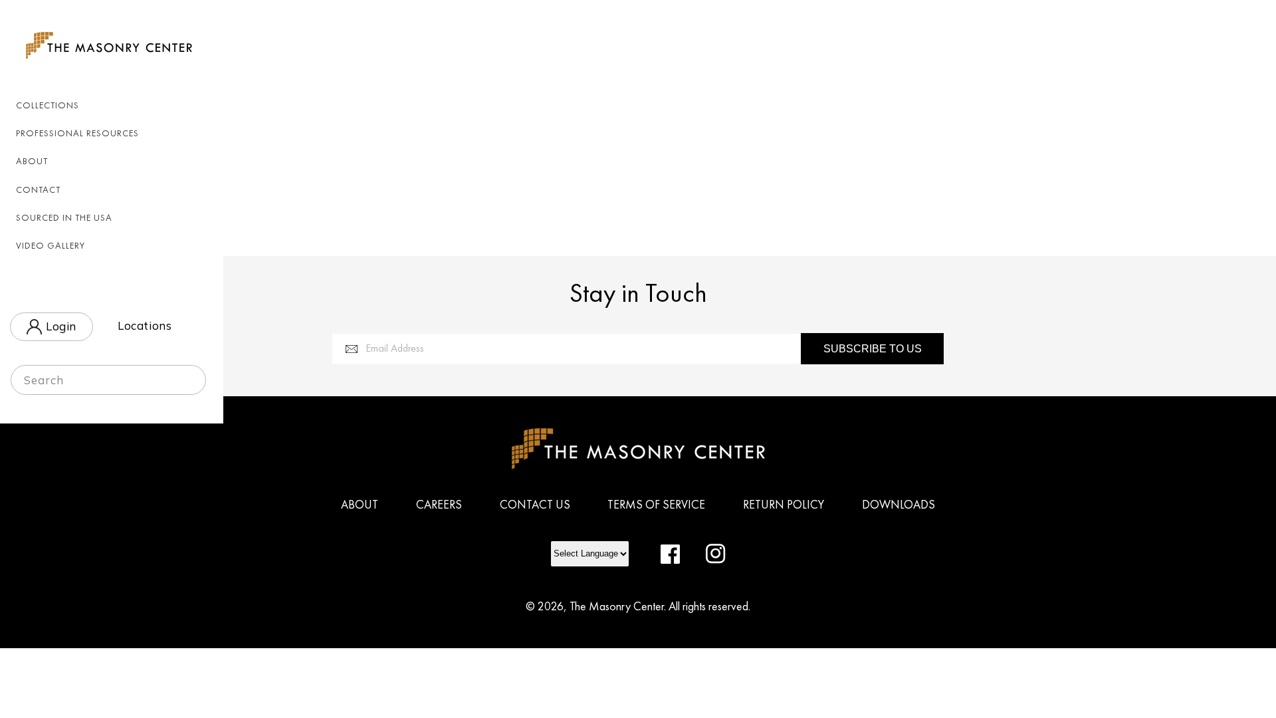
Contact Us (535, 504)
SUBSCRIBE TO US (872, 348)
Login (58, 326)
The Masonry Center (617, 606)
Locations (144, 325)
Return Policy (783, 504)
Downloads (898, 504)
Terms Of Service (656, 504)
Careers (439, 504)
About (359, 504)
